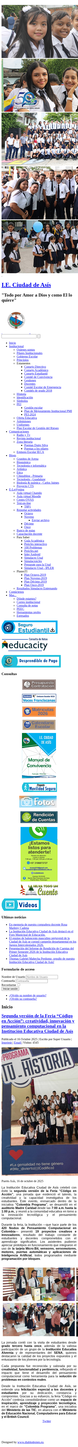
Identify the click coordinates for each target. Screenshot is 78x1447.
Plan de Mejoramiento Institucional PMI (48, 411)
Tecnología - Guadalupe (31, 479)
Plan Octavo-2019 (35, 574)
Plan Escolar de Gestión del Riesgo (38, 428)
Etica (20, 472)
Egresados (23, 615)
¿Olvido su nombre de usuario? (27, 995)
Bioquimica (23, 462)
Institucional (16, 346)
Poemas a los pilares (36, 448)
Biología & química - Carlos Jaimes (38, 482)
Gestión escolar (33, 407)
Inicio (12, 342)
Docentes (29, 383)
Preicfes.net (31, 551)
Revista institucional (29, 438)
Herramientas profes (29, 612)
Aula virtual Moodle (29, 496)
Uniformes (23, 424)
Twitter (46, 1421)
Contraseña (9, 980)
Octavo (28, 513)
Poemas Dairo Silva (36, 445)
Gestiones (30, 380)
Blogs (12, 455)
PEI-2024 (30, 414)
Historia (21, 394)
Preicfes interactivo (35, 544)
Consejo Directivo (35, 366)
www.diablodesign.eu (30, 1442)
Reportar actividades (29, 510)
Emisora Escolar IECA (30, 452)
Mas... (12, 595)
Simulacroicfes (33, 561)
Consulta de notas (27, 605)
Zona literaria (25, 441)
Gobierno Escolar (27, 356)
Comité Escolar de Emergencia (42, 387)
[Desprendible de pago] (31, 666)
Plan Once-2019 (34, 585)
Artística (22, 469)
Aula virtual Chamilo (29, 493)
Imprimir (7, 1042)
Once (27, 527)
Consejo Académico (36, 370)
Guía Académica (34, 540)
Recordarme (9, 985)
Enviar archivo (40, 520)
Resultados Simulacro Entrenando (37, 588)
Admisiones (24, 421)
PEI (19, 404)
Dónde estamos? (26, 598)
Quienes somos (26, 349)
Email (18, 1042)
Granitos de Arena (27, 458)
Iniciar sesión (10, 988)
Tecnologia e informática (31, 465)
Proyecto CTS (25, 486)
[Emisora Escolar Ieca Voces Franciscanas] (39, 701)
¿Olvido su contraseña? (23, 998)
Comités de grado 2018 (38, 390)
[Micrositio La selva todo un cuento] (39, 889)
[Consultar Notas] (25, 650)
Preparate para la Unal (37, 564)
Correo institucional (28, 602)
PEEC (20, 608)
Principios (23, 360)
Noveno (29, 516)
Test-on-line (24, 503)
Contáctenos (16, 591)
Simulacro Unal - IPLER (39, 568)
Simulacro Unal (33, 557)
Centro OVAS (25, 499)
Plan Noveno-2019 (35, 578)
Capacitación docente (29, 533)
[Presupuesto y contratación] (39, 688)
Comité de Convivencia (38, 377)
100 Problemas (33, 547)
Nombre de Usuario (13, 976)
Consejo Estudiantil (36, 373)
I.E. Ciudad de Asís (26, 284)
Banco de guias (26, 530)
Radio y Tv (23, 435)
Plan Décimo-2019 (35, 581)
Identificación (25, 397)
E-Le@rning (16, 489)
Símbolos (22, 400)
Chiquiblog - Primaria (30, 475)
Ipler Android (32, 554)
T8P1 (27, 506)
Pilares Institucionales (29, 353)
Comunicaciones (19, 431)
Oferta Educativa (27, 417)
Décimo (29, 523)
